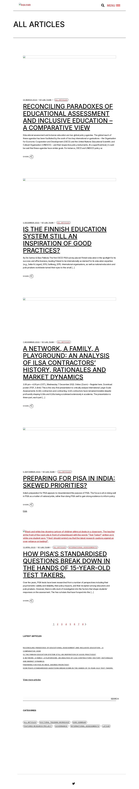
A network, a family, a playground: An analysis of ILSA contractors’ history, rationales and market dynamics (66, 363)
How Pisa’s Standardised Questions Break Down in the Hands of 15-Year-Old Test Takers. (66, 564)
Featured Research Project (38, 726)
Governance (61, 726)
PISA (25, 511)
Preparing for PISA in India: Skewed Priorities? (69, 482)
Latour (106, 726)
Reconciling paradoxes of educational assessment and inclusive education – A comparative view (68, 117)
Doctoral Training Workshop (54, 722)
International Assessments (83, 547)
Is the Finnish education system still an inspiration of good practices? (65, 239)
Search (115, 698)
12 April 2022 (29, 547)
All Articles (61, 100)
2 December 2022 (31, 222)
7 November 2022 (31, 342)
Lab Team (45, 100)
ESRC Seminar (79, 722)
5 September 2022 (31, 472)
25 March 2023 (30, 100)
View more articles (32, 679)
